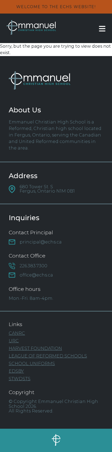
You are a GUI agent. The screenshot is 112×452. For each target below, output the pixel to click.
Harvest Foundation (35, 348)
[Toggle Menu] (97, 28)
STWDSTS (19, 379)
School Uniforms (32, 364)
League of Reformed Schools (48, 356)
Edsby (16, 371)
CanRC (17, 333)
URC (14, 341)
